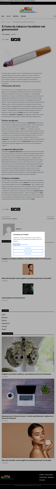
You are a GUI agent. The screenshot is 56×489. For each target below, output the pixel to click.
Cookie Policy (16, 244)
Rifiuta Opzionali (28, 251)
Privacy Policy (24, 244)
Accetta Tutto (28, 254)
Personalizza (28, 248)
